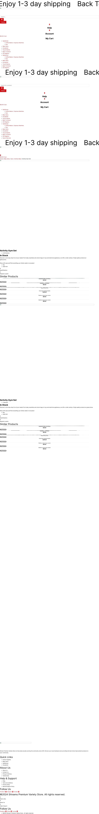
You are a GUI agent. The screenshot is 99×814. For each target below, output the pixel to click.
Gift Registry (6, 53)
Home (1, 158)
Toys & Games (6, 49)
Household (5, 48)
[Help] (49, 24)
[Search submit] (2, 19)
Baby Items (7, 158)
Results (3, 22)
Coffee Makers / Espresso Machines (14, 42)
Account (49, 33)
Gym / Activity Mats (16, 158)
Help (49, 28)
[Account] (49, 30)
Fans (6, 44)
